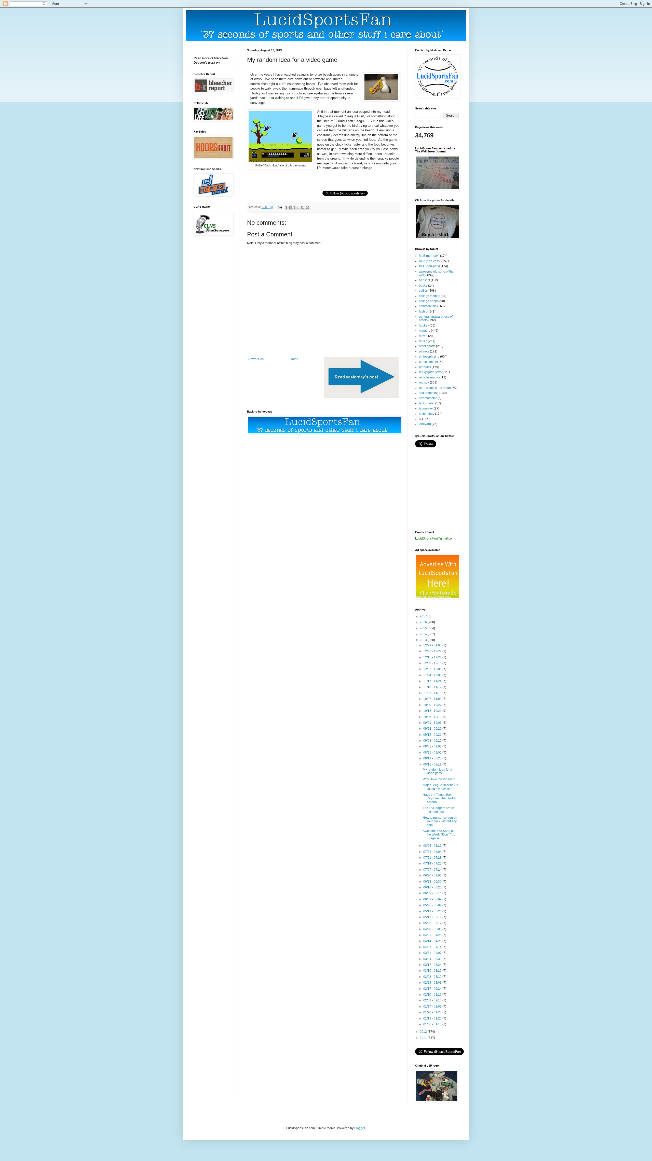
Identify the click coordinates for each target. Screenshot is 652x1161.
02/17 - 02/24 (432, 988)
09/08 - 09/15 (432, 740)
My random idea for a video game (437, 771)
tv (420, 419)
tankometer (426, 403)
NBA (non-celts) (430, 261)
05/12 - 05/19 (432, 917)
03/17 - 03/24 (432, 965)
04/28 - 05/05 (432, 929)
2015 (424, 628)
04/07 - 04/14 (432, 947)
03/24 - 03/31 (432, 959)
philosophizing (429, 356)
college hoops (429, 301)
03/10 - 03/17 (432, 970)
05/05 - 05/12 (432, 923)
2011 (424, 1038)
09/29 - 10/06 (432, 723)
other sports (427, 346)
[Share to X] (297, 207)
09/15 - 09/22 (432, 735)
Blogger (359, 1128)
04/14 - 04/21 (432, 941)
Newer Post (256, 359)
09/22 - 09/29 (432, 728)
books (423, 285)
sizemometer (428, 398)
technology (426, 414)
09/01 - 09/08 (432, 746)
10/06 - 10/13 (432, 717)
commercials (428, 306)
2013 (424, 640)
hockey (424, 325)
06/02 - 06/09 (432, 899)
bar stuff (424, 280)
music (423, 341)
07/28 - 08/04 (432, 852)
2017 (424, 616)
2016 (424, 622)
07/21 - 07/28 (432, 857)
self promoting (429, 393)
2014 (424, 634)
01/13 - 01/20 (432, 1018)
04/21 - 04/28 (432, 935)
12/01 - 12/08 (432, 669)
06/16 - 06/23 (432, 887)
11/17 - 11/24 (432, 681)
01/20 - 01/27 (432, 1012)
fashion (424, 311)
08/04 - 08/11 (432, 845)
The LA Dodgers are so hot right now (439, 809)
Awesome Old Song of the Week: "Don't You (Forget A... (439, 834)
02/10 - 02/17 (432, 994)
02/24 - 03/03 (432, 982)
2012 (424, 1031)
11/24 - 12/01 (432, 675)
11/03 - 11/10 (432, 693)
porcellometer (428, 362)
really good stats (430, 372)
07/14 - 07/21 (432, 863)
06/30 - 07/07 (432, 875)
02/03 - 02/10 (432, 1000)
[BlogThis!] (292, 207)
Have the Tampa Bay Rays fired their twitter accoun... (439, 798)
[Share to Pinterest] (307, 207)
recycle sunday (429, 377)
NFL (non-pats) (429, 266)
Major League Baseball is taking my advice (440, 786)
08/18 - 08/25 (432, 758)
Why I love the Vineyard (439, 779)
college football (429, 296)
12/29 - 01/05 (432, 645)
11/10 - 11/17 (432, 687)
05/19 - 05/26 (432, 911)
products (425, 367)
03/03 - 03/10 (432, 977)
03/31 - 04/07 (432, 953)
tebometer (426, 408)
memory (424, 330)
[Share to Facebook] (302, 207)
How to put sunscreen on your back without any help (440, 821)
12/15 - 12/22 (432, 657)
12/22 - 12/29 (432, 651)
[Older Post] (361, 397)
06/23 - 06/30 (432, 881)
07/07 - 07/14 (432, 869)
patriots (424, 351)
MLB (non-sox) (429, 256)
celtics (423, 290)
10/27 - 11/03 (432, 699)
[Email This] (288, 207)
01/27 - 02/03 (432, 1006)
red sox (424, 382)
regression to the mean (435, 388)
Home (294, 359)
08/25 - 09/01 (432, 752)
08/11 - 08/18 (432, 764)
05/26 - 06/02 (432, 905)
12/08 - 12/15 (432, 663)
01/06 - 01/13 (432, 1024)
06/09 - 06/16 (432, 893)
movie (423, 336)
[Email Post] (279, 206)
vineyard (425, 424)
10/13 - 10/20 (432, 711)
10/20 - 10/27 (432, 705)
